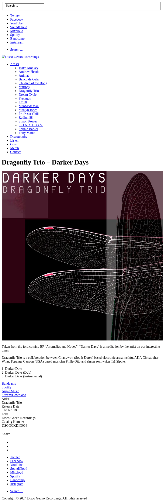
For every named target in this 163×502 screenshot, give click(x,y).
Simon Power (28, 121)
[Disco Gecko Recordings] (20, 57)
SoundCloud (18, 27)
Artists (14, 64)
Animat (24, 75)
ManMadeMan (29, 106)
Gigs (13, 144)
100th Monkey (28, 68)
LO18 (23, 102)
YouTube (16, 23)
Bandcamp (17, 38)
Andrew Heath (29, 71)
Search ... (16, 49)
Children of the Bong (33, 83)
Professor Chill (29, 113)
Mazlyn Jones (28, 110)
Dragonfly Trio (29, 91)
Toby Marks (27, 133)
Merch (14, 148)
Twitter (15, 15)
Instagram (16, 42)
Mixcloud (16, 31)
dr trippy (24, 87)
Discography (18, 136)
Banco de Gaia (29, 79)
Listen (14, 140)
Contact (15, 152)
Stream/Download (14, 395)
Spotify (15, 35)
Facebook (16, 19)
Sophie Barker (28, 129)
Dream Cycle (28, 94)
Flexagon (25, 98)
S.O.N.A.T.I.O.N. (31, 125)
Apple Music (10, 391)
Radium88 (26, 117)
